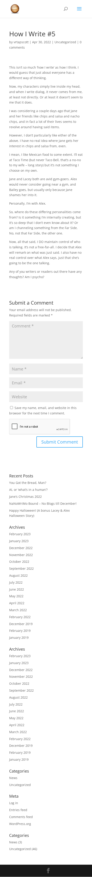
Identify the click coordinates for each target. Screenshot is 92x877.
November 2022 (21, 555)
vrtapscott (21, 42)
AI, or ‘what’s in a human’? (28, 489)
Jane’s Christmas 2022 (25, 496)
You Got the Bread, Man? (27, 483)
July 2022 (16, 582)
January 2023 (19, 541)
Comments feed (21, 817)
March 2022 (18, 610)
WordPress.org (20, 824)
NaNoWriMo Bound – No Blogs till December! (43, 503)
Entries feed (18, 810)
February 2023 (20, 534)
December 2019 (21, 624)
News (13, 778)
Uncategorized (65, 42)
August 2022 (18, 575)
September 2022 (21, 568)
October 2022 (19, 561)
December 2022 (21, 548)
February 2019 (20, 630)
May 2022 (16, 596)
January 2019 (19, 637)
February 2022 (20, 617)
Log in (13, 803)
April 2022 (16, 603)
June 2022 (16, 589)
